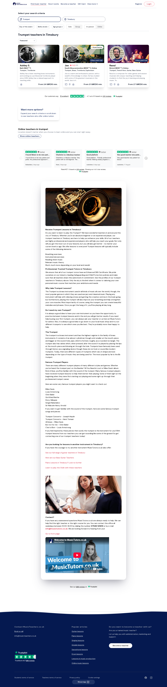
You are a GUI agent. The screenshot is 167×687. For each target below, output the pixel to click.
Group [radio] (77, 27)
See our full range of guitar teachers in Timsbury (65, 452)
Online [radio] (99, 27)
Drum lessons (77, 654)
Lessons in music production (83, 658)
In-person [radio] (90, 27)
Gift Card (81, 4)
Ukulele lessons (78, 645)
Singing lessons (78, 640)
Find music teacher (38, 4)
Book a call (18, 631)
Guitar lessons (78, 631)
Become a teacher (68, 4)
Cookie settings (94, 678)
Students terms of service (24, 678)
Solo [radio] (70, 27)
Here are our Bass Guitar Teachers (59, 457)
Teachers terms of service (51, 678)
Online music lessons (80, 663)
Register (138, 4)
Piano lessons (77, 636)
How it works (53, 4)
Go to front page (52, 534)
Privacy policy (75, 678)
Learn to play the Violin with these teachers (63, 467)
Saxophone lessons (80, 649)
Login (149, 4)
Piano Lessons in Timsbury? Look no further (63, 462)
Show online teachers (29, 136)
